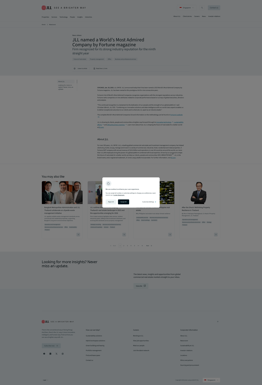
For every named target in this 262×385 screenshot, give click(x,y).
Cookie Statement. (119, 195)
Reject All (111, 202)
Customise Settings (149, 202)
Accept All (124, 202)
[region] (131, 192)
